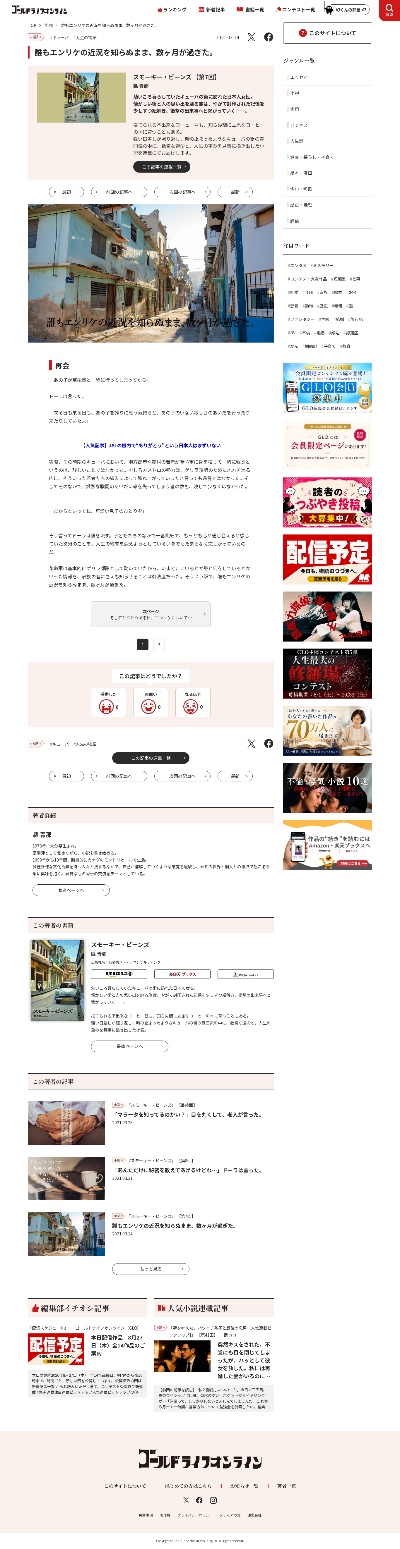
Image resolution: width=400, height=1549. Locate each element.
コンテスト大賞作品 (308, 279)
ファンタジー (302, 319)
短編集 (340, 279)
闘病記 (311, 346)
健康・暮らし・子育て (312, 157)
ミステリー (323, 265)
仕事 (356, 279)
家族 (323, 292)
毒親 (338, 306)
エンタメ (298, 265)
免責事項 (146, 1514)
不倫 (306, 333)
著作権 (165, 1514)
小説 (49, 25)
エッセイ (299, 77)
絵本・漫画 (301, 173)
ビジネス (299, 125)
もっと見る (151, 1269)
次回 (182, 192)
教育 (346, 346)
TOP (32, 25)
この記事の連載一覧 (162, 167)
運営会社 (254, 1514)
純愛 (294, 292)
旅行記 (357, 319)
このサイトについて (332, 33)
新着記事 (215, 9)
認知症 (352, 333)
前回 (119, 192)
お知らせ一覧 (244, 1486)
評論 (294, 221)
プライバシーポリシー (195, 1514)
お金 (353, 292)
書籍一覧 (254, 9)
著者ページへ (71, 890)
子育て (330, 346)
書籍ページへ (130, 1046)
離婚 (321, 333)
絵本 (338, 292)
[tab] (389, 10)
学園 (325, 319)
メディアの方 (230, 1514)
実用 (294, 109)
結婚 (340, 319)
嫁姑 (335, 333)
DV (292, 333)
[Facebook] (269, 37)
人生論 (296, 141)
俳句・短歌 (301, 189)
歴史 (323, 306)
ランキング (175, 9)
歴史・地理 (301, 205)
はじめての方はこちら (188, 1486)
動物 (309, 306)
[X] (251, 37)
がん (294, 346)
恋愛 (294, 306)
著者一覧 (286, 1486)
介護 (309, 292)
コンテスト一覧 (298, 9)
